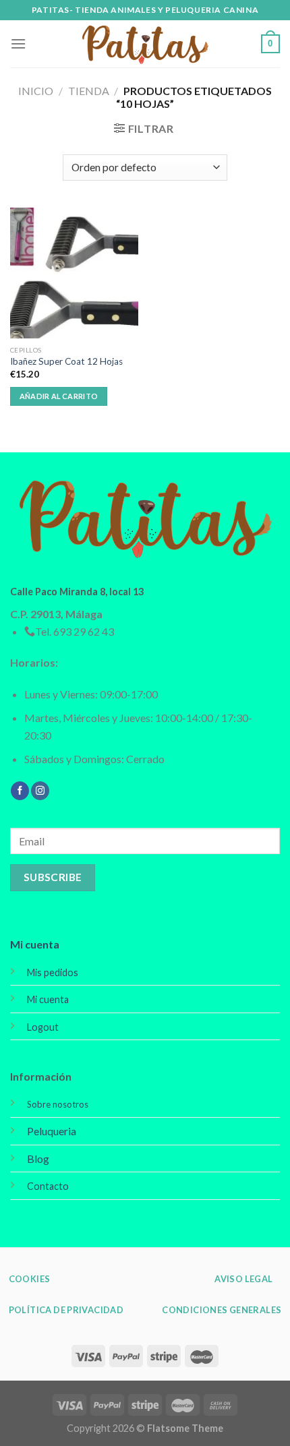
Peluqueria (51, 1130)
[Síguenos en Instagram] (40, 790)
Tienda (88, 90)
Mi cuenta (34, 944)
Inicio (35, 90)
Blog (38, 1158)
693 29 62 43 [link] (83, 631)
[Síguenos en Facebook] (20, 790)
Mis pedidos (52, 972)
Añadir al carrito (59, 396)
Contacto (48, 1186)
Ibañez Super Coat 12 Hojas (66, 361)
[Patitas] (145, 44)
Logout (43, 1027)
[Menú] (18, 43)
